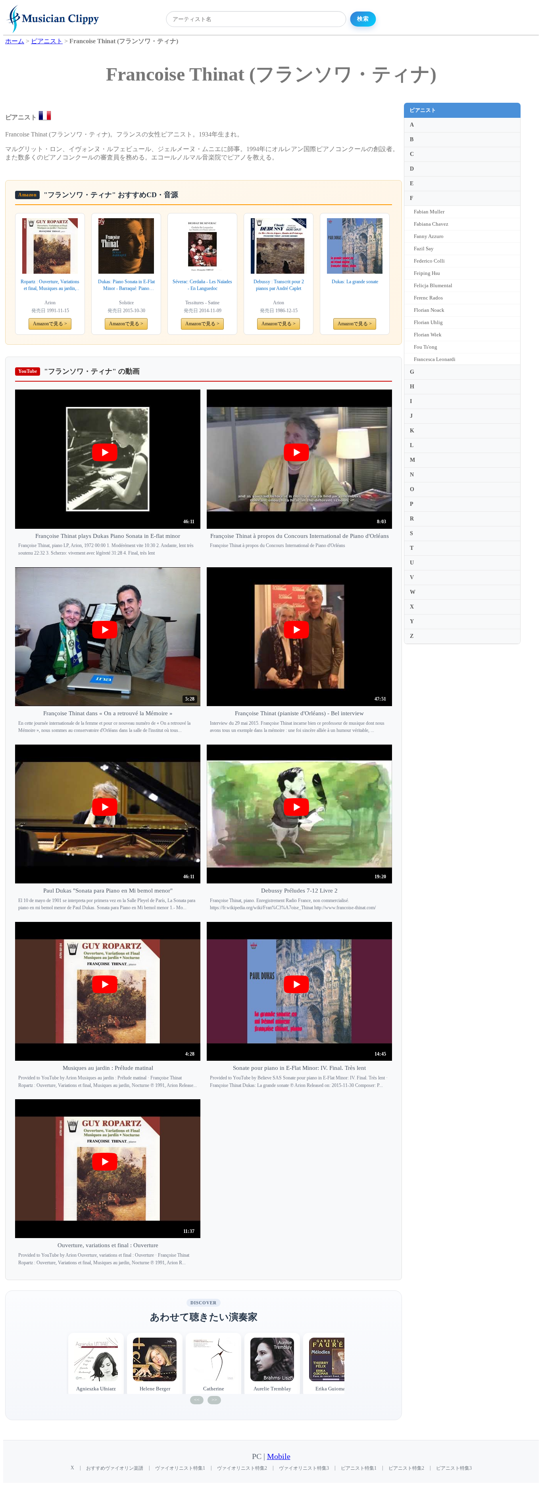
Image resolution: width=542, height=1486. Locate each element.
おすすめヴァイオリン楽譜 (114, 1468)
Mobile (278, 1456)
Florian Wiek (428, 335)
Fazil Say (424, 249)
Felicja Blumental (433, 285)
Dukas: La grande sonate (355, 281)
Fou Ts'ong (425, 347)
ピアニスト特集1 (359, 1468)
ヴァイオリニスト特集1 (180, 1468)
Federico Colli (429, 261)
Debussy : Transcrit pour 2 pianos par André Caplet (279, 285)
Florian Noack (429, 310)
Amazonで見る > (50, 323)
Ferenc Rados (428, 298)
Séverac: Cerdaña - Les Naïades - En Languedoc (202, 285)
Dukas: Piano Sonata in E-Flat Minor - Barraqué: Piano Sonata (126, 285)
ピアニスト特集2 (406, 1468)
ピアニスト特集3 (454, 1468)
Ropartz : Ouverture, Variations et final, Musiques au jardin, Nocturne (50, 285)
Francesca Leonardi (435, 359)
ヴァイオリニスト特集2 (242, 1468)
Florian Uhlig (428, 322)
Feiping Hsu (427, 273)
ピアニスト (422, 110)
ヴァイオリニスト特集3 (304, 1468)
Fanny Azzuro (429, 236)
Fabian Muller (429, 212)
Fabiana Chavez (431, 224)
